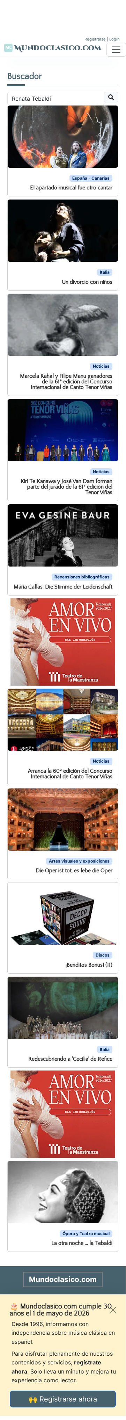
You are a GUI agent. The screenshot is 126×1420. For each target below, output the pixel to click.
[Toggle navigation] (116, 50)
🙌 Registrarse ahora (63, 1399)
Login (114, 39)
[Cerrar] (113, 1310)
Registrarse (95, 39)
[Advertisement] (63, 17)
